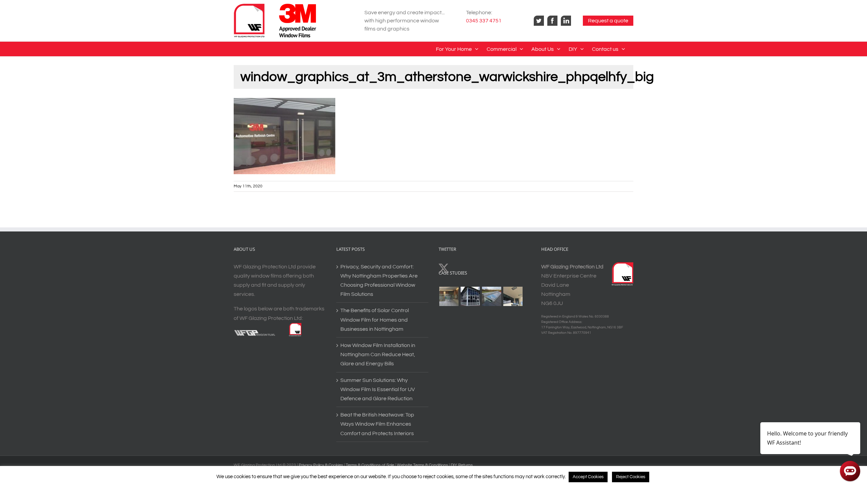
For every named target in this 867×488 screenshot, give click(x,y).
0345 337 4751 (484, 20)
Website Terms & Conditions (423, 465)
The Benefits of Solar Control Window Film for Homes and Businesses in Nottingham (374, 319)
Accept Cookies (588, 476)
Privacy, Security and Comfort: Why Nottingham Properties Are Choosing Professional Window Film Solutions (379, 280)
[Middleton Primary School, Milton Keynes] (491, 296)
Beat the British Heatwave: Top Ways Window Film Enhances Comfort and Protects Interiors (377, 424)
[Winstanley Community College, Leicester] (470, 296)
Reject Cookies (630, 476)
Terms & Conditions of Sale (370, 465)
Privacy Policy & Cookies (321, 465)
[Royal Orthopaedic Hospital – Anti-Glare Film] (513, 296)
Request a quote (608, 20)
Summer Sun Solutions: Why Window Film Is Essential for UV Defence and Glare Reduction (377, 389)
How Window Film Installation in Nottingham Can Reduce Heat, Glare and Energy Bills (377, 354)
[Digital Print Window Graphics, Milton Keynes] (449, 296)
